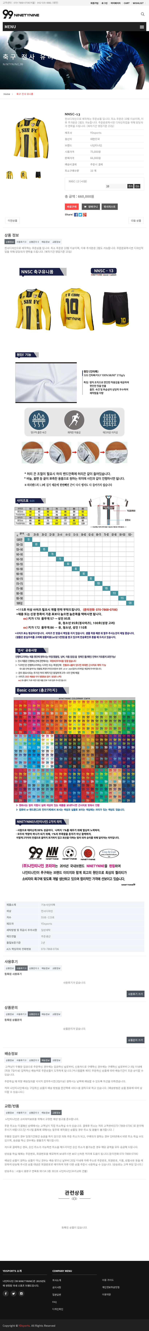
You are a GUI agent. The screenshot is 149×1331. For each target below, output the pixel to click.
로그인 (105, 3)
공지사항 (56, 1287)
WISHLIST (138, 3)
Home (7, 94)
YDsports (24, 1325)
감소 (137, 186)
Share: (69, 214)
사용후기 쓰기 (135, 994)
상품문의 (34, 241)
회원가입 (94, 3)
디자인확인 (57, 1309)
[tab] (9, 175)
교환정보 (56, 241)
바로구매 (71, 206)
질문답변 (56, 1294)
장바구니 (93, 206)
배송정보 (46, 241)
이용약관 (106, 1294)
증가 (130, 186)
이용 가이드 (108, 1280)
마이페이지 (116, 3)
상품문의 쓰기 (135, 1040)
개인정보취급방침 (111, 1287)
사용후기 (21, 241)
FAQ (54, 1302)
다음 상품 (136, 220)
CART (127, 3)
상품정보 (10, 241)
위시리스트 (110, 206)
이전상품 (12, 220)
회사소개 (56, 1280)
